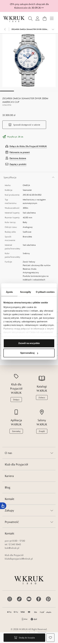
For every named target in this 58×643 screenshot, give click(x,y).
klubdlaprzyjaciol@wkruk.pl (19, 558)
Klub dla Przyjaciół (16, 464)
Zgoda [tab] (9, 292)
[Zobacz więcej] (52, 29)
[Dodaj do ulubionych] (50, 637)
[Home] (14, 19)
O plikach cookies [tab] (45, 292)
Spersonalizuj (27, 353)
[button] (29, 60)
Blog (7, 487)
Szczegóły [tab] (25, 292)
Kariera (9, 476)
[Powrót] (5, 29)
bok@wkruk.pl (12, 548)
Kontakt (9, 499)
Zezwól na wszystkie (29, 343)
